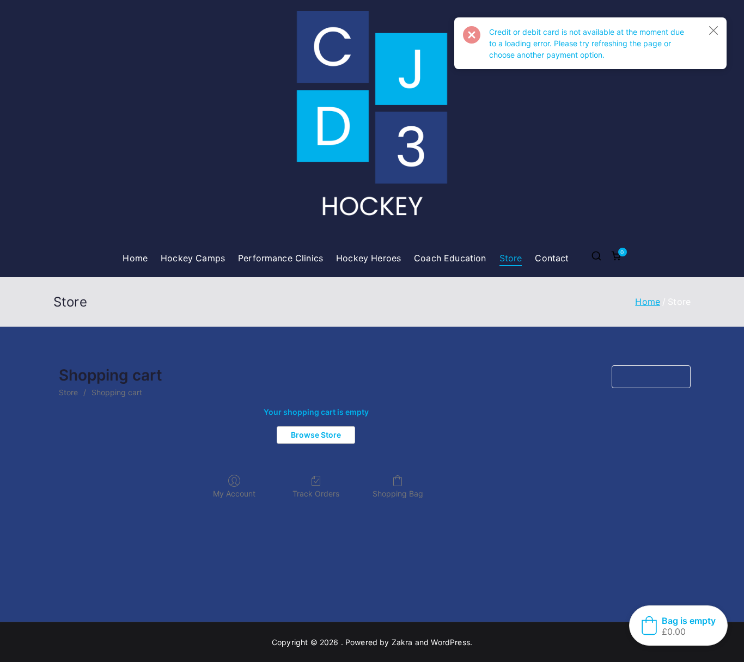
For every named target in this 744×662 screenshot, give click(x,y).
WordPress (450, 642)
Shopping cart (117, 392)
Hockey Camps (193, 258)
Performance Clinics (280, 258)
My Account (234, 493)
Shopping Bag (398, 493)
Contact (552, 258)
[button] (713, 30)
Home (135, 258)
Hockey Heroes (368, 258)
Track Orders (315, 493)
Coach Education (450, 258)
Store (510, 258)
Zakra (402, 642)
